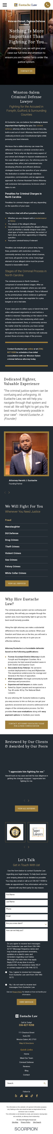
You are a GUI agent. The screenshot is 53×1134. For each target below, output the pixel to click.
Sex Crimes (11, 560)
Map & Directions (26, 1043)
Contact (26, 1075)
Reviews (26, 1066)
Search (10, 1083)
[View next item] (9, 492)
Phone (8, 909)
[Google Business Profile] (26, 1095)
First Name (10, 895)
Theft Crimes (12, 546)
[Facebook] (37, 1095)
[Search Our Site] (45, 1083)
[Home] (25, 4)
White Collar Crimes (15, 573)
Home (26, 1054)
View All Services (17, 583)
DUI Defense (11, 533)
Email (8, 916)
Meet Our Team (26, 1058)
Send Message (26, 1002)
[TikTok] (31, 1095)
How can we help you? (14, 930)
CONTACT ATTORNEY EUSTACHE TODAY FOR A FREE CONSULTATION (26, 724)
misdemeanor (41, 218)
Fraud (8, 520)
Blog (26, 1071)
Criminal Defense (26, 1062)
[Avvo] (21, 1095)
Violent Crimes (13, 553)
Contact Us (26, 71)
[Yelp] (16, 1095)
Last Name (10, 902)
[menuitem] (15, 1122)
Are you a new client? (14, 923)
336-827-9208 (26, 1025)
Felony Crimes (12, 566)
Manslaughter (12, 526)
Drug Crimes (11, 540)
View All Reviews (26, 808)
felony (12, 221)
